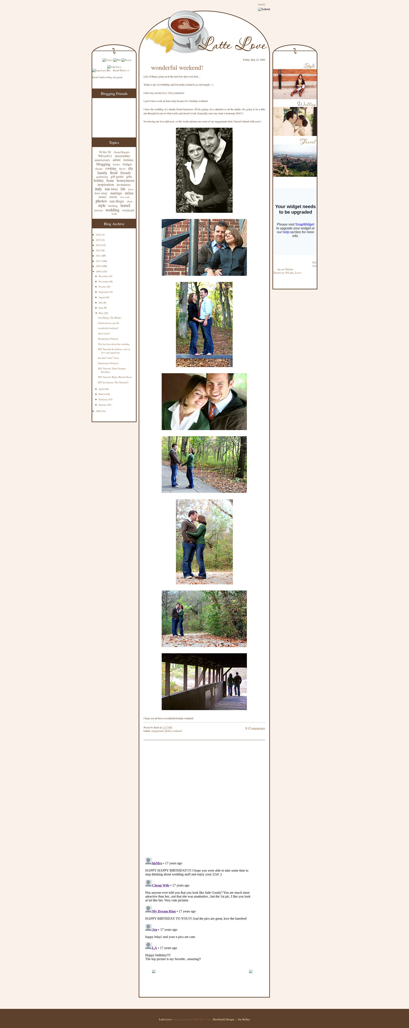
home (110, 180)
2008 (99, 411)
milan (129, 192)
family (102, 172)
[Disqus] (198, 799)
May (101, 313)
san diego (116, 201)
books (116, 164)
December (104, 276)
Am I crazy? (104, 333)
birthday (129, 160)
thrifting (113, 206)
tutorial (98, 210)
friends (125, 172)
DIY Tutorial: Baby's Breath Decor (115, 377)
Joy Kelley (244, 1019)
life (123, 188)
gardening (102, 177)
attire (117, 159)
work (114, 213)
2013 (99, 250)
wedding (112, 209)
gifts (129, 176)
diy (130, 168)
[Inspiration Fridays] (108, 338)
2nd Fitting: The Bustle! (109, 317)
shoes (129, 201)
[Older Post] (251, 975)
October (103, 286)
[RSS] (117, 59)
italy (98, 188)
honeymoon (125, 180)
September (104, 291)
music (113, 196)
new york (125, 197)
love (130, 189)
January (103, 404)
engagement (157, 730)
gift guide (117, 176)
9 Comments (255, 728)
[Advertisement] (193, 964)
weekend (128, 210)
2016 (99, 234)
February (103, 399)
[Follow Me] (273, 259)
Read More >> (121, 70)
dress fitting (168, 92)
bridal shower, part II (108, 323)
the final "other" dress (108, 357)
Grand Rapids (122, 152)
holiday (99, 180)
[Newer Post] (154, 975)
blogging (103, 163)
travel (125, 205)
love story (101, 193)
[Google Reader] (126, 59)
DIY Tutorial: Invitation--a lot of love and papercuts (114, 350)
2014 (99, 245)
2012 (99, 255)
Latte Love (165, 1019)
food (114, 172)
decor (122, 168)
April (101, 388)
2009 (99, 271)
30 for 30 (105, 152)
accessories (122, 155)
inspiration (106, 184)
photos (101, 200)
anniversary (102, 160)
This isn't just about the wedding (114, 344)
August (102, 297)
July (101, 302)
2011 (99, 261)
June (101, 307)
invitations (124, 184)
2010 (99, 266)
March (102, 394)
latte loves (111, 189)
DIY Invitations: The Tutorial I (113, 382)
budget (127, 164)
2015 (99, 240)
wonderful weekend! (108, 328)
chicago (99, 168)
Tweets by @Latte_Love (287, 273)
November (104, 281)
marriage (116, 193)
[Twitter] (107, 59)
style (101, 205)
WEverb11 (105, 156)
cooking (110, 168)
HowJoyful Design (224, 1019)
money (103, 197)
